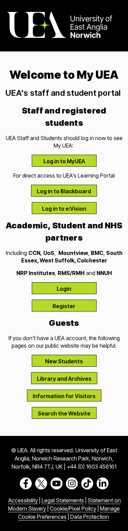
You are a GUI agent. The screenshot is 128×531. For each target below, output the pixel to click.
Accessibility (23, 500)
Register (64, 306)
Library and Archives (64, 378)
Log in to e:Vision (64, 208)
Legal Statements (63, 500)
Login (64, 288)
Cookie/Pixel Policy (73, 508)
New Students (64, 361)
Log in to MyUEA (64, 161)
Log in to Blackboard (64, 191)
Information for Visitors (64, 396)
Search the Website (64, 413)
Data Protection (89, 516)
